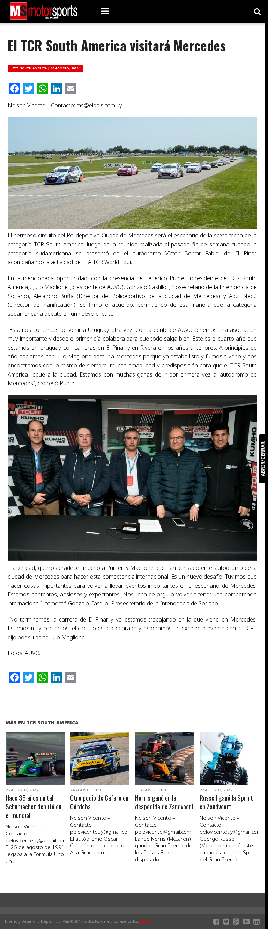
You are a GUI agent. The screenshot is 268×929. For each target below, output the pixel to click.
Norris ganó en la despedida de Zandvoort (164, 802)
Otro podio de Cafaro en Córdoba (99, 802)
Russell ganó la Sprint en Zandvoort (226, 802)
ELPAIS (146, 921)
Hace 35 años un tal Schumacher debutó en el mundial (33, 807)
